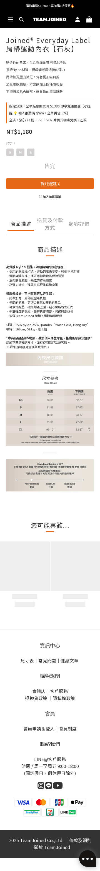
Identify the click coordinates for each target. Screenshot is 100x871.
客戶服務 (59, 691)
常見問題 (47, 660)
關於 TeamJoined (52, 847)
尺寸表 (27, 660)
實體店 (39, 691)
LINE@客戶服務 (50, 759)
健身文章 (70, 660)
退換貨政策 (36, 698)
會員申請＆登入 (38, 728)
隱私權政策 (64, 698)
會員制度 (68, 728)
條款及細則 (80, 840)
